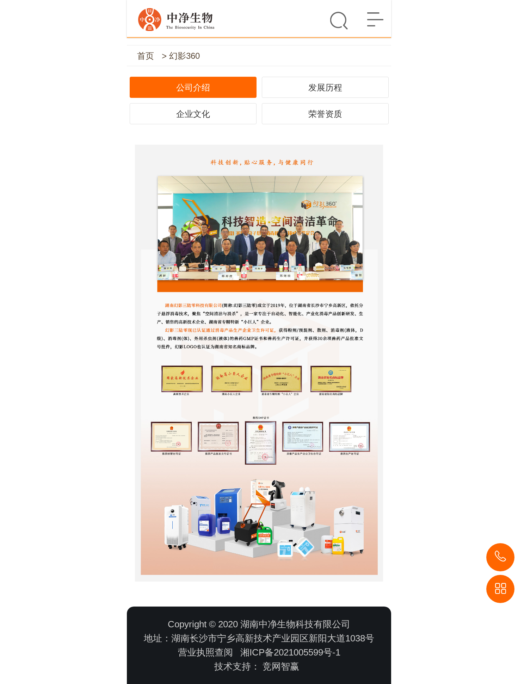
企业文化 (193, 114)
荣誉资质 (325, 114)
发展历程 (325, 87)
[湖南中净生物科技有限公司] (259, 15)
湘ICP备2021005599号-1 (290, 652)
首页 (145, 56)
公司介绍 (193, 87)
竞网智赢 (281, 666)
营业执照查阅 (205, 652)
